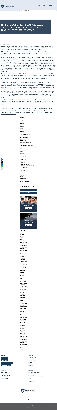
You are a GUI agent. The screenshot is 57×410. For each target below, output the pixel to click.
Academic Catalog (32, 381)
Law (21, 168)
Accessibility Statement (26, 407)
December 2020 (23, 339)
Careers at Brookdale (6, 375)
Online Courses (31, 380)
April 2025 (22, 258)
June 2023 (22, 292)
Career (21, 140)
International (23, 167)
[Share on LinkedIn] (2, 164)
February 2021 (23, 336)
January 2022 (23, 319)
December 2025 (23, 245)
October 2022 (23, 305)
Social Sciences (23, 178)
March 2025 (22, 259)
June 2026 (22, 236)
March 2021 (22, 334)
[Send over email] (2, 166)
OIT (21, 173)
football (22, 156)
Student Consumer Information (8, 380)
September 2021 (23, 325)
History (22, 162)
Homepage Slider (24, 164)
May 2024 (22, 275)
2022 (21, 123)
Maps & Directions (32, 359)
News (21, 172)
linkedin (32, 396)
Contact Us (4, 360)
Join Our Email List (6, 365)
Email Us (23, 189)
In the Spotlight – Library (26, 165)
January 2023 (23, 300)
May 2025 (22, 256)
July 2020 (22, 347)
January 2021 (23, 338)
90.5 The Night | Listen (32, 360)
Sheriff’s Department (5, 373)
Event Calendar (4, 372)
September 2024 (23, 269)
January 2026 (23, 244)
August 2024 (23, 270)
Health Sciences (23, 161)
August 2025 (23, 251)
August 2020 (23, 345)
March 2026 (22, 240)
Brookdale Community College (7, 8)
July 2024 (22, 272)
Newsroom (30, 365)
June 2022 (22, 311)
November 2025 (23, 247)
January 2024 (23, 281)
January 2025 (23, 262)
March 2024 (22, 278)
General (22, 159)
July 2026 (22, 234)
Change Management (25, 142)
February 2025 (23, 261)
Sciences (22, 175)
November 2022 (23, 303)
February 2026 (23, 242)
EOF (21, 151)
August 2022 (23, 308)
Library (22, 170)
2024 (21, 126)
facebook (24, 399)
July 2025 (22, 253)
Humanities (30, 373)
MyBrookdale (50, 5)
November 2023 (23, 284)
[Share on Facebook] (2, 159)
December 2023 (23, 283)
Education (22, 150)
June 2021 (22, 330)
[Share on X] (2, 162)
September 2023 (23, 287)
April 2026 (22, 239)
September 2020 (23, 344)
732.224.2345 (44, 405)
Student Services (32, 357)
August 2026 (23, 233)
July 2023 (22, 291)
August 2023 (23, 289)
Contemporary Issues (25, 145)
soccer (22, 176)
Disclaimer (33, 407)
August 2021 (23, 327)
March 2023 (22, 297)
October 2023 (23, 286)
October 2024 (23, 267)
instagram (28, 396)
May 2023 (22, 294)
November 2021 (23, 322)
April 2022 (22, 314)
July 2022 (22, 309)
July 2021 (22, 328)
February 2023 (23, 298)
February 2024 (23, 280)
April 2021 (22, 333)
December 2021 (23, 320)
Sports (22, 179)
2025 (21, 128)
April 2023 (22, 295)
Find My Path (28, 225)
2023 (21, 125)
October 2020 (23, 342)
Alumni (21, 132)
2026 (21, 129)
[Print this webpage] (2, 168)
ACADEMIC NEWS (23, 131)
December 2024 (23, 264)
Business (22, 139)
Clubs (21, 143)
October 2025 (23, 248)
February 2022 (23, 317)
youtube (28, 399)
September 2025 (23, 250)
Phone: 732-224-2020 (26, 192)
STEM (29, 378)
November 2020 (23, 341)
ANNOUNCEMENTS (24, 134)
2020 (21, 120)
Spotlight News (24, 181)
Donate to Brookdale (7, 362)
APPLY (39, 5)
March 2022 (22, 316)
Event (21, 154)
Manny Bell (40, 84)
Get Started (28, 208)
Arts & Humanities (24, 137)
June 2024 (22, 273)
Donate (44, 5)
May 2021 (22, 331)
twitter (24, 396)
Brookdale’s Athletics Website (8, 114)
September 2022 (23, 306)
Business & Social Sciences (34, 372)
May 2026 (22, 237)
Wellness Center (4, 378)
